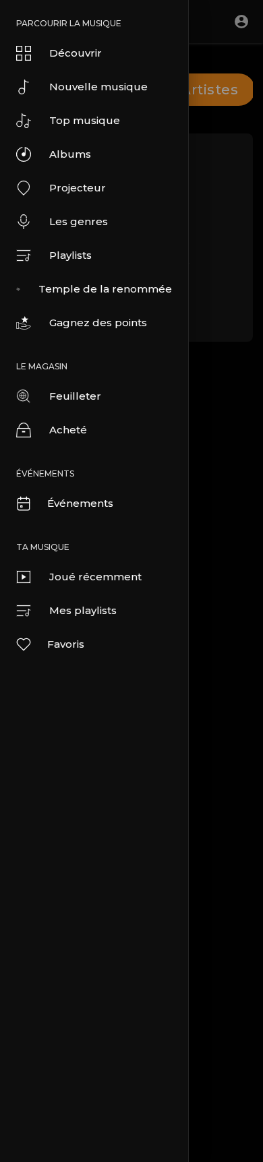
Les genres (78, 221)
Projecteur (77, 187)
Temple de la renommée (105, 288)
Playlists (70, 255)
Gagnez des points (98, 322)
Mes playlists (83, 610)
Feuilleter (75, 396)
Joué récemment (95, 576)
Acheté (68, 429)
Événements (80, 503)
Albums (70, 154)
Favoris (65, 644)
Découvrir (75, 53)
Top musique (84, 120)
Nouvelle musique (98, 86)
